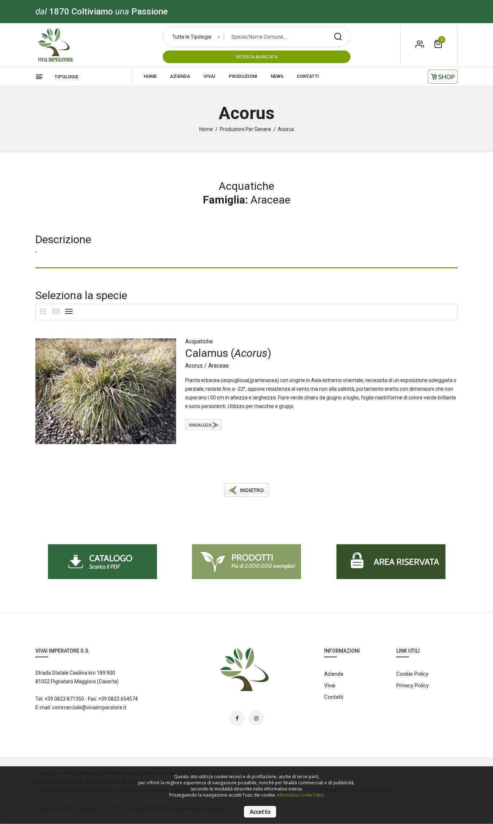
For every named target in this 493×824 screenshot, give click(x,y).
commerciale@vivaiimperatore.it (89, 707)
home (150, 76)
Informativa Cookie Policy (300, 795)
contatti (308, 76)
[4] (56, 311)
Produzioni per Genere (245, 129)
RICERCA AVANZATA (256, 57)
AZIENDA (180, 76)
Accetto (260, 812)
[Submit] (338, 37)
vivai (209, 76)
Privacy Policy (412, 685)
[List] (69, 311)
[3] (43, 311)
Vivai (329, 685)
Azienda (333, 674)
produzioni (243, 76)
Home (206, 129)
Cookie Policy (412, 674)
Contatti (333, 697)
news (277, 76)
